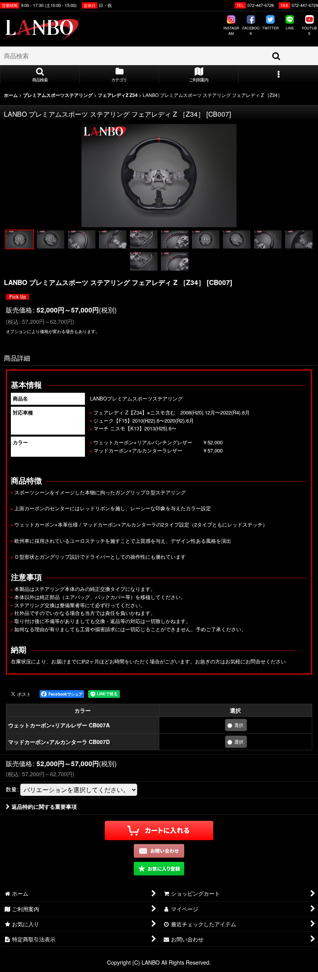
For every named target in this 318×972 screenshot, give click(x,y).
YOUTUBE (309, 31)
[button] (40, 75)
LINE (290, 28)
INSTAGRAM (231, 31)
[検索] (276, 56)
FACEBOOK (250, 31)
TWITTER (270, 28)
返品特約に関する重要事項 (44, 806)
